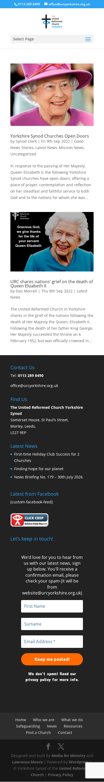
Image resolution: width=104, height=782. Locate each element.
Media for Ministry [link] (68, 755)
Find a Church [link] (38, 732)
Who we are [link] (43, 719)
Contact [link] (65, 732)
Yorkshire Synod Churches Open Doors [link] (49, 136)
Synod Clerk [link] (26, 141)
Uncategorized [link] (23, 153)
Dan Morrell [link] (26, 291)
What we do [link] (72, 719)
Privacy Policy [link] (60, 774)
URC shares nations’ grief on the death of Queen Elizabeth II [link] (51, 284)
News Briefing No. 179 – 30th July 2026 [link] (48, 476)
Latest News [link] (46, 147)
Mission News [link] (71, 147)
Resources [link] (73, 726)
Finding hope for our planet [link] (38, 468)
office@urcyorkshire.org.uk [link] (34, 385)
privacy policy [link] (38, 679)
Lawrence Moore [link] (27, 761)
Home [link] (20, 719)
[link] (52, 21)
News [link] (52, 726)
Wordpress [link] (79, 761)
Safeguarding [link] (28, 726)
